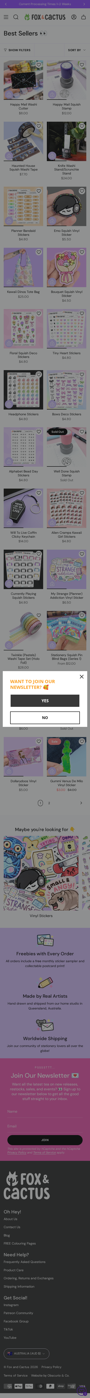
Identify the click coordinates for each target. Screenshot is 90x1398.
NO (45, 717)
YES (45, 700)
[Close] (81, 676)
